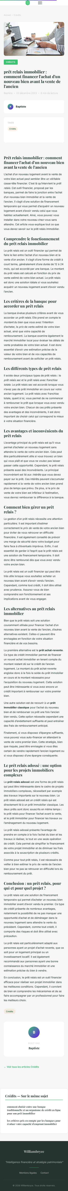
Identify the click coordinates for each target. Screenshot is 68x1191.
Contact (44, 1172)
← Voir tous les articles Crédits (21, 1066)
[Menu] (40, 2)
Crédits (17, 15)
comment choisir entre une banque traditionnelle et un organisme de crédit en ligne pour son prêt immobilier (34, 1110)
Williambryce (34, 1151)
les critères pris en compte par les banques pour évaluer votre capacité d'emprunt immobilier (34, 1122)
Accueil (7, 15)
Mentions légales (28, 1172)
